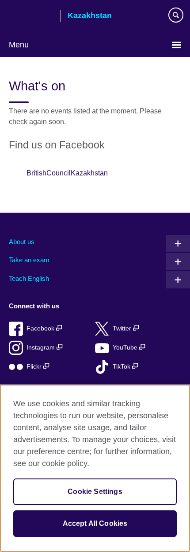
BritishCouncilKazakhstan (67, 173)
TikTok (122, 366)
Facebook (41, 328)
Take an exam (29, 260)
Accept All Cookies (95, 523)
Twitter (123, 328)
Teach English (29, 278)
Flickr (35, 366)
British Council (31, 16)
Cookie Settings (95, 491)
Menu (19, 44)
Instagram (42, 347)
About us (21, 241)
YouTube (126, 347)
